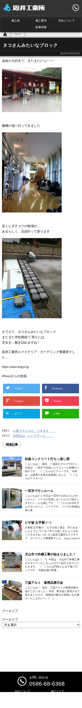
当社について (66, 20)
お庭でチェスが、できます (34, 430)
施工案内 (41, 20)
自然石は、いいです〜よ (33, 435)
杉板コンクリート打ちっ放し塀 (47, 459)
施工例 (15, 20)
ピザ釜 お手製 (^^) (38, 522)
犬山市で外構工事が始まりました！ (50, 554)
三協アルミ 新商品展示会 (44, 582)
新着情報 (41, 27)
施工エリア (57, 691)
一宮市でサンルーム (39, 490)
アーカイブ (10, 619)
